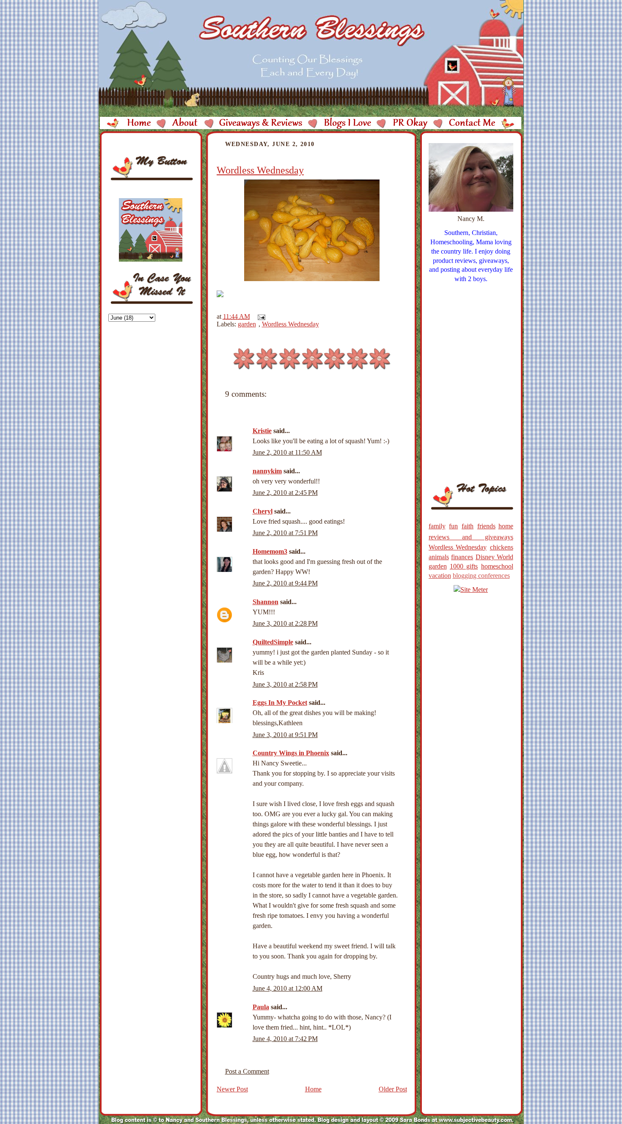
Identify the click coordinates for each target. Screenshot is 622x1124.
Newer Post (232, 1089)
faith (467, 526)
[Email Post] (259, 316)
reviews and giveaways (471, 537)
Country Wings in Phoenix (291, 753)
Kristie (262, 430)
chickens (501, 547)
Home (313, 1089)
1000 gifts (464, 566)
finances (462, 557)
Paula (261, 1007)
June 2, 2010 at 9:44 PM (285, 583)
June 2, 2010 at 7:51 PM (285, 532)
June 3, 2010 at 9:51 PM (285, 734)
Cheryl (262, 511)
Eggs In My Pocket (280, 702)
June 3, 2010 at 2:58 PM (285, 684)
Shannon (265, 601)
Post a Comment (247, 1071)
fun (453, 526)
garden (247, 324)
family (437, 526)
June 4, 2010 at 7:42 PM (285, 1038)
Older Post (393, 1089)
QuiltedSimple (273, 642)
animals (439, 557)
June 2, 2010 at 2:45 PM (285, 492)
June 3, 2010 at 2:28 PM (285, 623)
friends (486, 526)
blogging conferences (481, 575)
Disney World (494, 557)
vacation (440, 575)
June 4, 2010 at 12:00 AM (287, 988)
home (505, 526)
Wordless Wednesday (260, 170)
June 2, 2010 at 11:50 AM (287, 452)
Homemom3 (270, 551)
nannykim (267, 471)
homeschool (497, 566)
